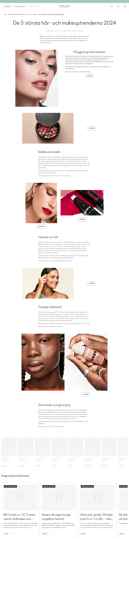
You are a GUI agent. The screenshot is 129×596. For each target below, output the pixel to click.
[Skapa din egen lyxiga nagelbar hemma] (59, 510)
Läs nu (6, 534)
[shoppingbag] (125, 6)
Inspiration (20, 6)
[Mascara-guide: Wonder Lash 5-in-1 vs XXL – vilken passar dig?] (97, 510)
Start (5, 14)
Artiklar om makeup (32, 14)
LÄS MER (89, 76)
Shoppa (7, 6)
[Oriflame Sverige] (64, 6)
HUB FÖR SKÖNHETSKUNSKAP (16, 14)
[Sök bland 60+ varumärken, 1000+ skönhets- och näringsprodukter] (112, 6)
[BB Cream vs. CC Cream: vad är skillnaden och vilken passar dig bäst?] (20, 510)
